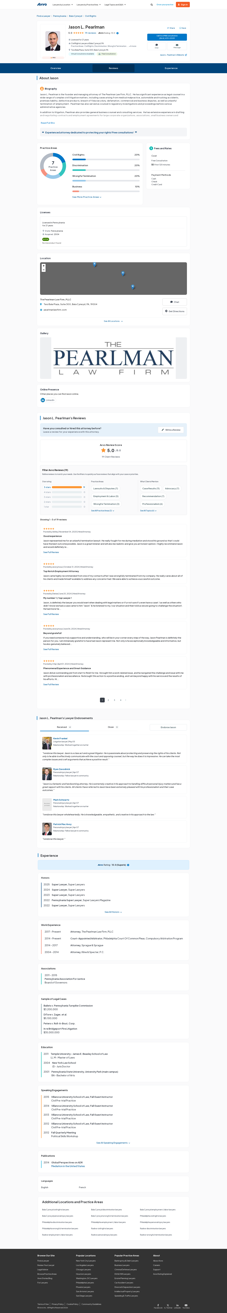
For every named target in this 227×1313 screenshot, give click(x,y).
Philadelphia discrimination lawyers (57, 1222)
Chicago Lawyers (83, 1269)
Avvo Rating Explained (162, 1274)
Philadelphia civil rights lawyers (153, 1216)
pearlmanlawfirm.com (55, 309)
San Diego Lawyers (84, 1296)
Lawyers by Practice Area (87, 4)
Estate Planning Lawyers (125, 1278)
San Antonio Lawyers (85, 1291)
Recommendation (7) (153, 496)
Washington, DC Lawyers (86, 1278)
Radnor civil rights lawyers (102, 1228)
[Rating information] (117, 33)
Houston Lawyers (83, 1274)
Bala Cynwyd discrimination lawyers (106, 1209)
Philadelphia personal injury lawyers (155, 1222)
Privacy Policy (58, 1304)
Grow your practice (165, 4)
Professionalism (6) (152, 504)
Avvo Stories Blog (44, 1278)
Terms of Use (43, 1304)
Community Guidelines (91, 1304)
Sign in (184, 4)
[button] (123, 273)
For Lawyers (42, 1282)
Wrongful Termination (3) (106, 504)
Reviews (113, 68)
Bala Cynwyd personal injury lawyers (57, 1216)
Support (156, 1269)
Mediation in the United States (68, 1166)
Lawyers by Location (61, 4)
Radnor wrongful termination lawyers (156, 1235)
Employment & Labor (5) (105, 496)
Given (113, 727)
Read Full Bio (48, 122)
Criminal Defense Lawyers (126, 1269)
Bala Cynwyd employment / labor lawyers (158, 1209)
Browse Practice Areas (47, 1274)
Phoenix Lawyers (83, 1287)
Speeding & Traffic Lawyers (126, 1296)
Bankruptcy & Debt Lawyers (126, 1260)
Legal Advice (42, 1269)
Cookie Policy (72, 1304)
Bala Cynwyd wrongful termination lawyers (109, 1216)
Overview (55, 68)
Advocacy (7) (172, 488)
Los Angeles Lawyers (85, 1265)
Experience (171, 68)
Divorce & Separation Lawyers (127, 1287)
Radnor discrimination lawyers (153, 1228)
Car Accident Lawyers (124, 1282)
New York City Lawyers (86, 1260)
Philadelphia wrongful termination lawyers (60, 1228)
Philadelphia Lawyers (85, 1282)
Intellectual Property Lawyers (127, 1291)
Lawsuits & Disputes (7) (105, 488)
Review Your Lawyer (45, 1265)
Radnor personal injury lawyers (104, 1235)
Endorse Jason (168, 727)
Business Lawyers (122, 1265)
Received (64, 727)
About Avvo (158, 1260)
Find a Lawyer (43, 1260)
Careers (156, 1265)
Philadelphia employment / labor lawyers (108, 1222)
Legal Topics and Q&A (114, 4)
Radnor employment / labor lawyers (57, 1235)
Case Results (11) (151, 488)
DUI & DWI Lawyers (122, 1274)
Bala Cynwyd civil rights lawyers (55, 1209)
